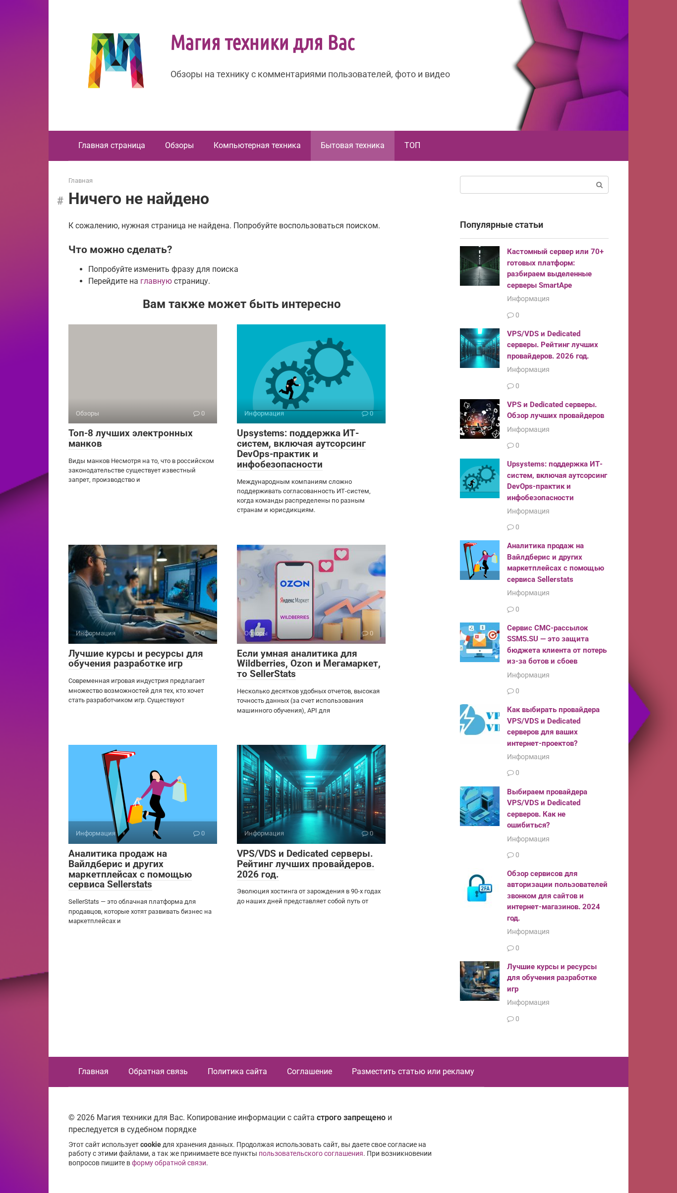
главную (156, 281)
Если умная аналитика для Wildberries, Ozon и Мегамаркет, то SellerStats (309, 664)
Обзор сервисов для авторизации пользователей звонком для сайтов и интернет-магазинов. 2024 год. (557, 896)
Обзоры (179, 145)
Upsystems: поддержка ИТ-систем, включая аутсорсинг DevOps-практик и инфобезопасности (301, 448)
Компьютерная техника (257, 145)
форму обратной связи (169, 1163)
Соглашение (309, 1071)
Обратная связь (158, 1071)
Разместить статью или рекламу (413, 1071)
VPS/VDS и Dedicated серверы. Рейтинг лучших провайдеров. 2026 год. (306, 864)
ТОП (412, 145)
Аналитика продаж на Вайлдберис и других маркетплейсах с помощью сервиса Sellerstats (130, 869)
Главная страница (111, 145)
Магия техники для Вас (262, 41)
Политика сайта (237, 1071)
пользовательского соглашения (311, 1153)
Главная (93, 1071)
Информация (528, 299)
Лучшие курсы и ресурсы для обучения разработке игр (135, 659)
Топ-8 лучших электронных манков (130, 438)
